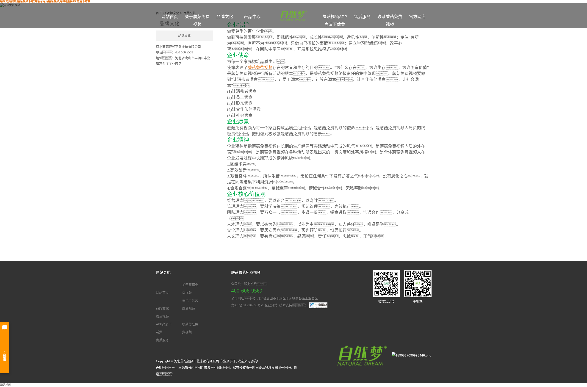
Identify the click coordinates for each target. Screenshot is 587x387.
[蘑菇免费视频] (361, 355)
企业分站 (271, 305)
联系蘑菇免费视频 (389, 20)
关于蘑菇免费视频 (197, 20)
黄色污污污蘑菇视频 (190, 304)
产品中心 (252, 16)
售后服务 (362, 16)
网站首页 (169, 16)
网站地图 (5, 385)
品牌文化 (224, 16)
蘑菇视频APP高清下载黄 (334, 20)
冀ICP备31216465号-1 (247, 305)
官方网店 (417, 16)
